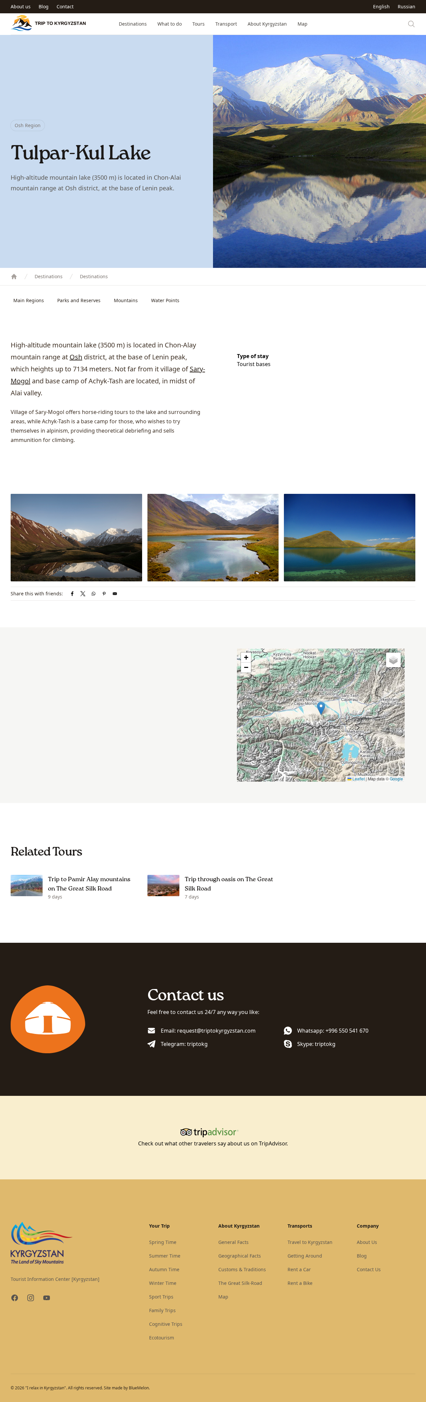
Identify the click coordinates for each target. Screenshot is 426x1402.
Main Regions (28, 300)
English (381, 6)
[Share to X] (83, 594)
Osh (76, 356)
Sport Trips (161, 1297)
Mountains (126, 300)
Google (396, 778)
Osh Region (28, 125)
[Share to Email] (115, 594)
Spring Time (162, 1242)
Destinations (133, 24)
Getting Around (305, 1256)
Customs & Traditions (242, 1269)
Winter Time (162, 1283)
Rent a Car (299, 1269)
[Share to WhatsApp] (94, 594)
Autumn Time (164, 1269)
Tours (198, 24)
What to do (169, 24)
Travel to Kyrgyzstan (310, 1242)
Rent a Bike (300, 1283)
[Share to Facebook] (72, 594)
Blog (44, 6)
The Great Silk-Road (240, 1283)
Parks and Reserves (79, 300)
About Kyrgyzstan (267, 24)
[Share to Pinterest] (104, 594)
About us (21, 6)
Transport (226, 24)
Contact (65, 6)
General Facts (233, 1242)
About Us (367, 1242)
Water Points (165, 300)
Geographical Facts (239, 1256)
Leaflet (358, 778)
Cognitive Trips (165, 1324)
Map (303, 24)
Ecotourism (161, 1337)
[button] (321, 708)
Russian (406, 6)
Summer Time (164, 1256)
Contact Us (369, 1269)
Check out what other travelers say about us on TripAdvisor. (213, 1143)
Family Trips (162, 1310)
